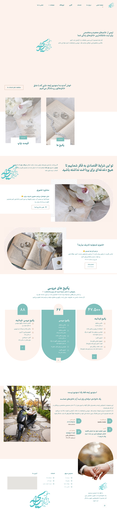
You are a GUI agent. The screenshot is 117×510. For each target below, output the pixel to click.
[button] (104, 505)
